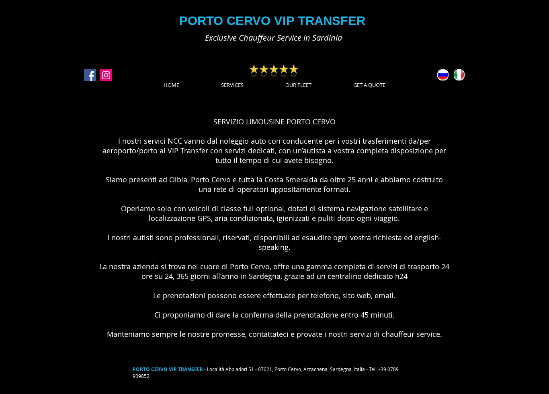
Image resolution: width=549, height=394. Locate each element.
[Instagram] (106, 75)
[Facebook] (90, 75)
